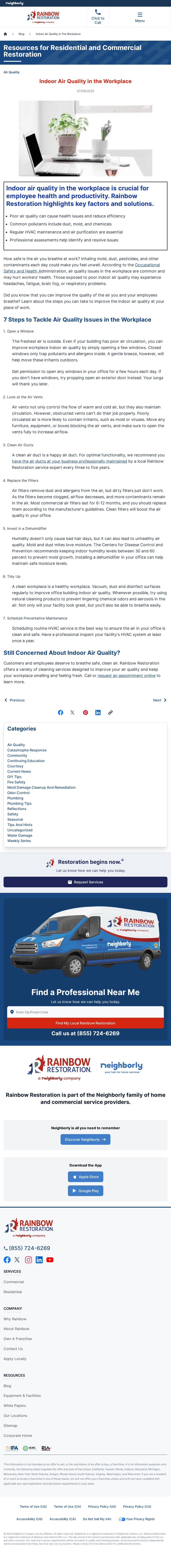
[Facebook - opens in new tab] (7, 1259)
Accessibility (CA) (63, 1519)
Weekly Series (19, 840)
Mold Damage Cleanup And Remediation (41, 787)
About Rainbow (16, 1328)
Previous (17, 700)
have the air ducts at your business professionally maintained (69, 461)
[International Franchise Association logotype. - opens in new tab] (30, 1448)
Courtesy (15, 766)
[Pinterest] (85, 712)
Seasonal (15, 819)
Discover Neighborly (82, 1139)
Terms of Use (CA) (67, 1506)
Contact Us (13, 1348)
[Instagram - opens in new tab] (28, 1259)
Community (17, 755)
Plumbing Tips (19, 803)
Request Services (88, 882)
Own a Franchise (18, 1338)
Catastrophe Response (27, 750)
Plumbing (15, 798)
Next (157, 700)
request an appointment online (126, 675)
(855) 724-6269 (98, 1033)
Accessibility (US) (29, 1519)
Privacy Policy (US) (102, 1506)
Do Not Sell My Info (97, 1519)
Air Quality (12, 72)
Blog (7, 1386)
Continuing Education (26, 761)
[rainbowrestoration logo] (85, 1227)
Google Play (89, 1191)
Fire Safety (16, 782)
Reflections (16, 808)
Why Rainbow (15, 1319)
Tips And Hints (20, 824)
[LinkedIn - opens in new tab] (39, 1259)
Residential (13, 1292)
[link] (110, 712)
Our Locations (15, 1415)
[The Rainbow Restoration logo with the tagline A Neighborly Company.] (59, 1067)
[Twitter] (73, 712)
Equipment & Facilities (22, 1395)
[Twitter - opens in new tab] (17, 1259)
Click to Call (98, 20)
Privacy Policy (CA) (137, 1506)
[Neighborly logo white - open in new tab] (14, 3)
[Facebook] (60, 712)
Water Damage (19, 835)
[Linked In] (98, 712)
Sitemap (10, 1425)
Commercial (14, 1282)
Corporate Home (18, 1435)
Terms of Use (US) (33, 1506)
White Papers (15, 1405)
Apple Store (89, 1177)
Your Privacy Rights (140, 1519)
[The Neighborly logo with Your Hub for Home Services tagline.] (123, 1068)
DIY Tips (14, 777)
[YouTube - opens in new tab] (49, 1259)
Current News (19, 771)
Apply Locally (15, 1358)
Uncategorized (20, 830)
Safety (12, 814)
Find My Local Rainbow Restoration (85, 1023)
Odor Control (18, 792)
